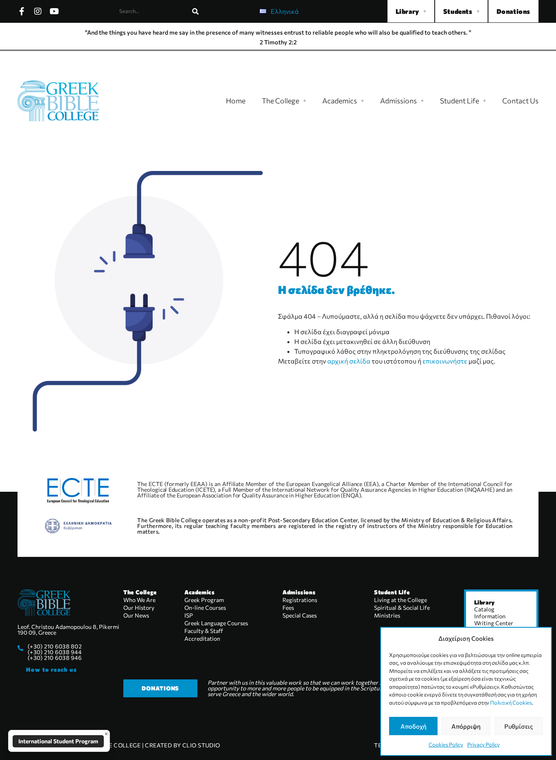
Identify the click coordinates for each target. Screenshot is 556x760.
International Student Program (58, 741)
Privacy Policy (483, 744)
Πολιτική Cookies (511, 702)
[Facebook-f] (22, 11)
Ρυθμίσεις (518, 726)
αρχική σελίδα (348, 361)
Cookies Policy (446, 744)
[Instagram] (38, 11)
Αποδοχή (414, 726)
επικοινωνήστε (444, 361)
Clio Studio (201, 745)
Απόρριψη (466, 726)
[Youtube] (54, 11)
